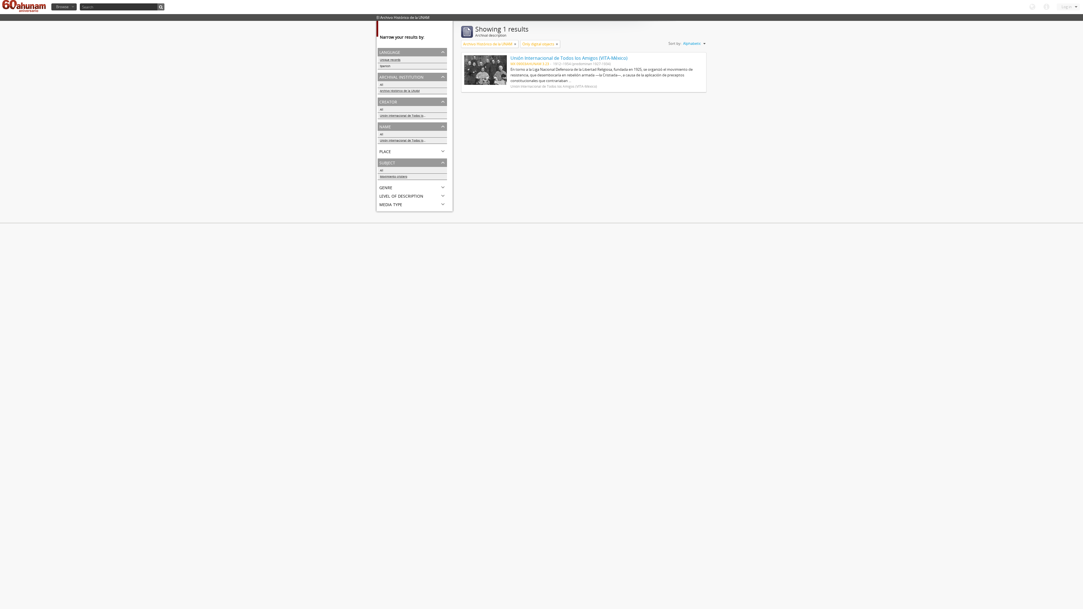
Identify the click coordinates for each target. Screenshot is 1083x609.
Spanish (385, 66)
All (381, 85)
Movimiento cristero (393, 176)
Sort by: (674, 43)
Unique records (390, 60)
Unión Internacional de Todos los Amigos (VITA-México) (413, 116)
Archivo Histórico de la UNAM (400, 91)
